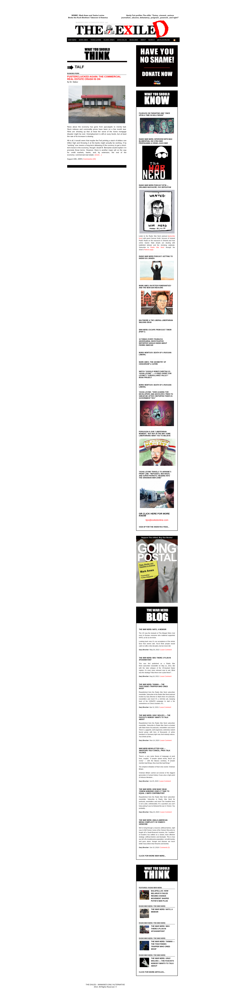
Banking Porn (73, 73)
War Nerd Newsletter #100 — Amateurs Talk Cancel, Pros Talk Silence (154, 751)
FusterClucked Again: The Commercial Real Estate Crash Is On (94, 77)
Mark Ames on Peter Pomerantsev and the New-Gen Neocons (155, 287)
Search (151, 40)
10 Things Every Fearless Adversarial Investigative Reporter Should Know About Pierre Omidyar (153, 342)
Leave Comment (166, 650)
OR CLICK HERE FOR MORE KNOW (154, 514)
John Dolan (122, 40)
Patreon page (148, 250)
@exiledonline (163, 40)
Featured (143, 888)
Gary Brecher (144, 650)
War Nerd (72, 40)
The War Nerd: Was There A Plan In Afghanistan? (160, 928)
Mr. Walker (74, 82)
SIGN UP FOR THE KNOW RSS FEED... (154, 527)
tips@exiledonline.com (157, 520)
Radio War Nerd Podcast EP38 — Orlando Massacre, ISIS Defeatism (155, 186)
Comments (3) (165, 847)
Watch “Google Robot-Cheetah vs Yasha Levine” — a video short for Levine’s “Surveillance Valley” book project (155, 374)
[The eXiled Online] (123, 38)
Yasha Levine (95, 40)
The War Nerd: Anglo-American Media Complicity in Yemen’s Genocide (153, 822)
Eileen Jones (109, 40)
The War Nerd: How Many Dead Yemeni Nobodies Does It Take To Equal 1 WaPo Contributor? (154, 791)
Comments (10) (89, 159)
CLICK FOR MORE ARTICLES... (152, 972)
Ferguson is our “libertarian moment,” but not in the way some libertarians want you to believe (155, 434)
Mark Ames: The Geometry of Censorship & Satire (152, 363)
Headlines (133, 40)
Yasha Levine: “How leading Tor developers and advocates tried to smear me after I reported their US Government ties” (156, 395)
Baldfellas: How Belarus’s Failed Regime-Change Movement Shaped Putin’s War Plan (160, 896)
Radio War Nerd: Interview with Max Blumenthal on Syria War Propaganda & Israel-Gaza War (155, 141)
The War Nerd (159, 906)
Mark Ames (83, 40)
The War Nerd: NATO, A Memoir (152, 629)
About (143, 40)
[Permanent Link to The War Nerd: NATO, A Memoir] (145, 913)
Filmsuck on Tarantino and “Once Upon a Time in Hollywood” (154, 114)
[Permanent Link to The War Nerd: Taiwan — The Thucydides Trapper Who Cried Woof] (145, 946)
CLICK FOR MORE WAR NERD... (152, 856)
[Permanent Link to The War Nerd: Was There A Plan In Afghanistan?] (145, 930)
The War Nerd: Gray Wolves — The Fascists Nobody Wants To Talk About (154, 717)
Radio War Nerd (157, 247)
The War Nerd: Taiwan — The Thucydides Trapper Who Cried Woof (153, 686)
